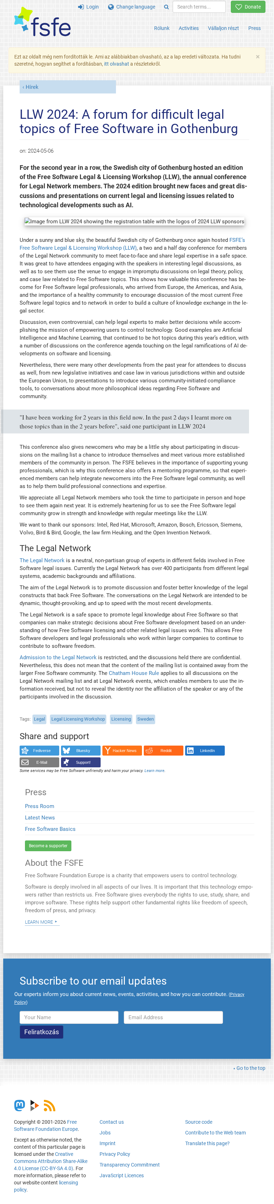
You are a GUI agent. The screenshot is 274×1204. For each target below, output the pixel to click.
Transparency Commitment (130, 1165)
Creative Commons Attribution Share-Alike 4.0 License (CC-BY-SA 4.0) (50, 1161)
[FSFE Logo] (42, 22)
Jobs (105, 1133)
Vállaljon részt (223, 28)
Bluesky (83, 750)
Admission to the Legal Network (58, 657)
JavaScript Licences (122, 1175)
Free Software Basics (50, 829)
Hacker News (125, 750)
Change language (134, 7)
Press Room (39, 806)
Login (91, 7)
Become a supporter (48, 845)
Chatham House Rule (134, 673)
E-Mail (41, 762)
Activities (189, 28)
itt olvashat (116, 64)
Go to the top (251, 1068)
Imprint (108, 1143)
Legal (39, 719)
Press (254, 28)
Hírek (32, 87)
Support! (83, 762)
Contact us (112, 1122)
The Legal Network (42, 560)
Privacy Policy (115, 1154)
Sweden (145, 719)
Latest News (40, 817)
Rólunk (161, 28)
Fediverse (42, 750)
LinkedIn (207, 750)
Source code (198, 1122)
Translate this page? (207, 1143)
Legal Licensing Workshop (78, 719)
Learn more (39, 921)
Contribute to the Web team (215, 1133)
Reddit (166, 750)
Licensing (121, 719)
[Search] (166, 6)
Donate (251, 7)
